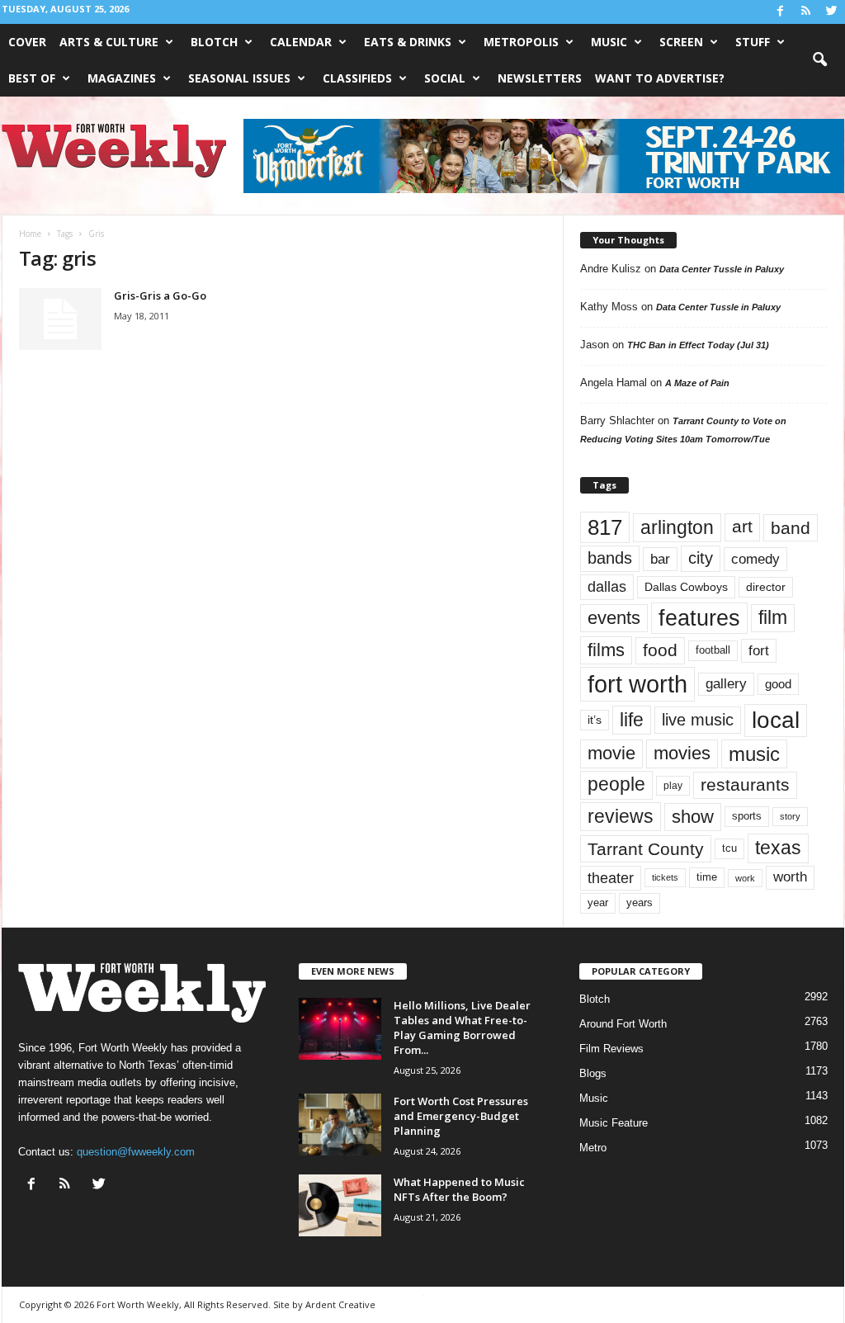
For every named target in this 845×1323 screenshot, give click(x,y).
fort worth (637, 683)
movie (611, 753)
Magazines (121, 78)
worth (790, 877)
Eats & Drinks (407, 42)
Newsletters (540, 78)
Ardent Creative (340, 1304)
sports (747, 816)
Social (444, 78)
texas (778, 847)
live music (698, 719)
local (776, 720)
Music (609, 42)
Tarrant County (646, 848)
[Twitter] (832, 12)
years (639, 902)
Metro (593, 1147)
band (790, 527)
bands (610, 558)
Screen (681, 42)
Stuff (752, 42)
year (598, 903)
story (790, 816)
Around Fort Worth (623, 1024)
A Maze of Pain (697, 383)
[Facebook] (781, 12)
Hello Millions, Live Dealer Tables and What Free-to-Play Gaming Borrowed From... (462, 1027)
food (660, 650)
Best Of (31, 78)
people (616, 784)
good (778, 684)
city (700, 558)
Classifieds (357, 78)
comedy (755, 558)
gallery (726, 684)
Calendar (301, 42)
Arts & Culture (108, 42)
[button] (819, 60)
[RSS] (806, 12)
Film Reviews (611, 1048)
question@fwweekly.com (136, 1152)
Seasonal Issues (239, 78)
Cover (27, 42)
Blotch (214, 42)
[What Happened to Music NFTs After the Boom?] (340, 1205)
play (672, 785)
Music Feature (613, 1123)
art (742, 526)
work (745, 878)
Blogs (593, 1073)
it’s (595, 720)
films (606, 650)
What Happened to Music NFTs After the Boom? (459, 1189)
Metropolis (521, 42)
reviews (621, 816)
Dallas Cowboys (686, 586)
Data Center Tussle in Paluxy (721, 269)
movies (682, 753)
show (693, 816)
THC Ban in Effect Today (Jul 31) (698, 345)
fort (758, 650)
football (713, 650)
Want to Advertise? (660, 78)
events (614, 617)
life (632, 719)
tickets (665, 877)
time (706, 877)
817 (605, 527)
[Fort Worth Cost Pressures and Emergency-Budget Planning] (340, 1124)
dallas (607, 586)
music (754, 754)
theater (611, 877)
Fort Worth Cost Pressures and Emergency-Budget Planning (461, 1116)
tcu (729, 848)
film (772, 617)
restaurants (745, 785)
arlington (677, 527)
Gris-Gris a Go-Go (160, 295)
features (699, 618)
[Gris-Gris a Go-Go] (60, 319)
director (766, 587)
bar (660, 559)
